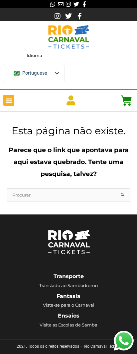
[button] (8, 100)
